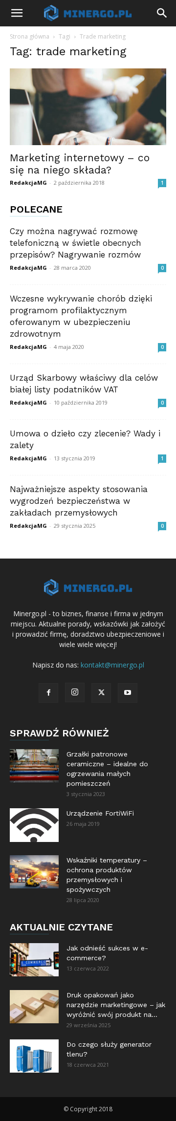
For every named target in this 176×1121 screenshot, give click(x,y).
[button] (16, 13)
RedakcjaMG (28, 182)
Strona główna (29, 36)
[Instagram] (75, 692)
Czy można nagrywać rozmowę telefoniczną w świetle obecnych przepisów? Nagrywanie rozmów (75, 242)
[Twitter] (101, 693)
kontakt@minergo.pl (112, 664)
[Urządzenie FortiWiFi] (34, 825)
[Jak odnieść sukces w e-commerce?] (34, 960)
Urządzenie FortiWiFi (100, 813)
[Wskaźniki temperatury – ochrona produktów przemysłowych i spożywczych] (34, 872)
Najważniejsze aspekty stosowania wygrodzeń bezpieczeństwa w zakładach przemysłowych (79, 500)
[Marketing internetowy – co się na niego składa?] (88, 106)
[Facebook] (48, 693)
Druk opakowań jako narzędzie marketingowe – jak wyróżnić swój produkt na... (115, 1004)
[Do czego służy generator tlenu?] (34, 1056)
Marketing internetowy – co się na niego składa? (80, 163)
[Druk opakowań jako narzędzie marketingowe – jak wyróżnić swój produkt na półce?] (34, 1007)
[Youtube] (127, 693)
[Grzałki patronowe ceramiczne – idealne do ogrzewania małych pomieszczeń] (34, 766)
